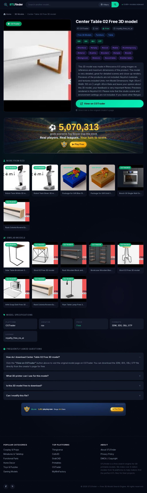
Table (110, 35)
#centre (93, 53)
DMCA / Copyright (109, 458)
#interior (81, 53)
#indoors (96, 58)
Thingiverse (57, 450)
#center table (126, 58)
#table (115, 48)
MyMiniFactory (59, 471)
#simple (116, 53)
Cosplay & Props (11, 450)
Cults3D (55, 454)
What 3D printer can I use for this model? (27, 376)
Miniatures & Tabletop (13, 454)
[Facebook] (5, 486)
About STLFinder (108, 450)
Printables (56, 463)
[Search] (115, 4)
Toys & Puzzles (10, 467)
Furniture (100, 35)
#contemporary (129, 48)
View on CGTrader (94, 103)
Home (8, 14)
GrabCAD (56, 458)
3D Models (19, 14)
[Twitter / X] (12, 486)
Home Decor (9, 463)
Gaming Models (10, 471)
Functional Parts (10, 458)
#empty (94, 48)
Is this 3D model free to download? (24, 385)
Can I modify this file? (17, 395)
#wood (105, 48)
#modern (105, 53)
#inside (128, 53)
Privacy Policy (107, 454)
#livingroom (83, 58)
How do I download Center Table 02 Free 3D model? (33, 357)
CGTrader (56, 467)
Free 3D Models (84, 35)
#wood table (110, 58)
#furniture (82, 48)
